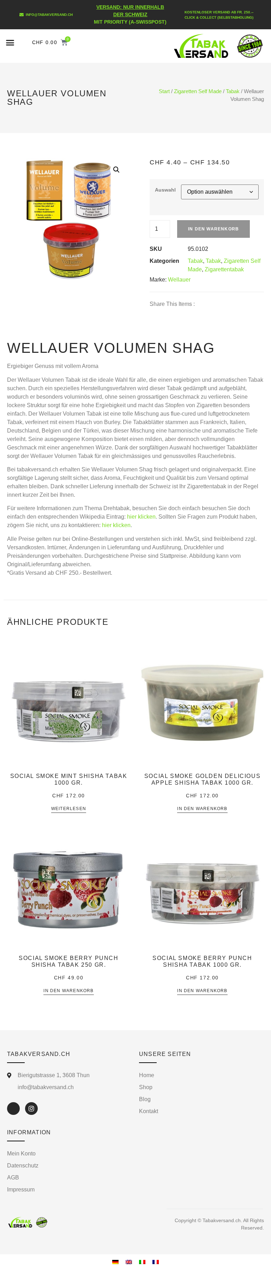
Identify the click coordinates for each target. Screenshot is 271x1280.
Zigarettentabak (224, 269)
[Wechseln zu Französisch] (155, 1262)
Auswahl (165, 190)
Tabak (233, 91)
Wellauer (179, 280)
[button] (10, 42)
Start (164, 91)
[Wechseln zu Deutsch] (115, 1262)
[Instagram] (31, 1108)
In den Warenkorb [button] (202, 809)
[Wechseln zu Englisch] (129, 1262)
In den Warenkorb (213, 229)
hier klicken (141, 517)
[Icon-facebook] (13, 1108)
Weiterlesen (68, 809)
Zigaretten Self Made (198, 91)
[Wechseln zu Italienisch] (142, 1262)
